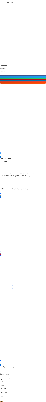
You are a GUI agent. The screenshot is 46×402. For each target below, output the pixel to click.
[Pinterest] (23, 155)
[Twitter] (23, 153)
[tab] (2, 84)
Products (1, 384)
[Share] (23, 157)
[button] (23, 75)
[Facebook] (23, 152)
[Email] (23, 154)
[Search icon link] (38, 2)
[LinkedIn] (23, 156)
